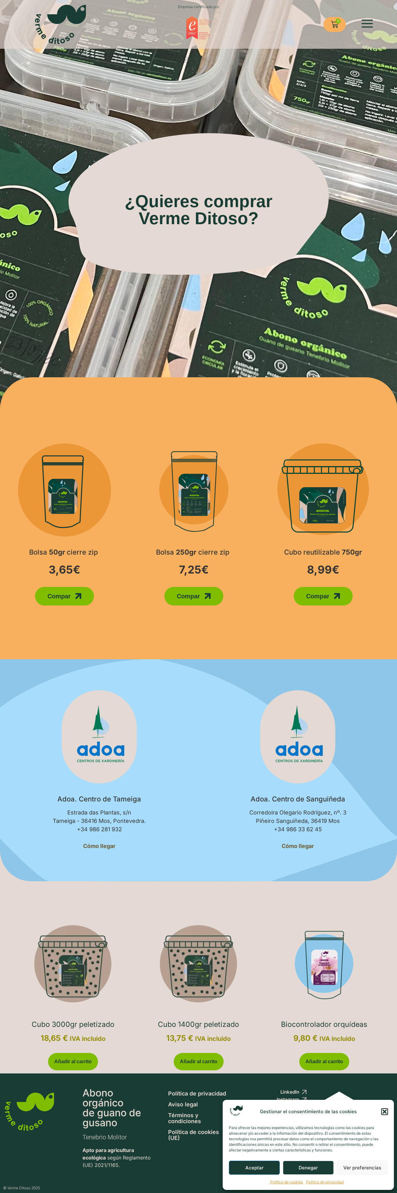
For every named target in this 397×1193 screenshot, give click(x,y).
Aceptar (254, 1168)
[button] (384, 1112)
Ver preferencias (362, 1168)
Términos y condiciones (184, 1118)
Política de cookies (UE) (193, 1135)
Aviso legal (183, 1104)
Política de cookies (286, 1182)
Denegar (308, 1168)
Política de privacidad (325, 1182)
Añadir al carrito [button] (73, 1061)
